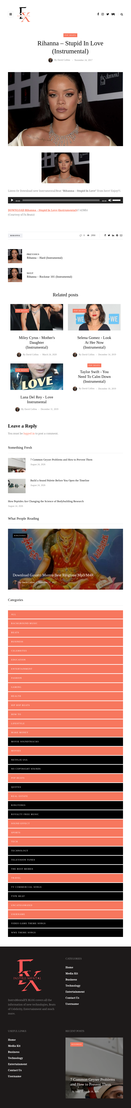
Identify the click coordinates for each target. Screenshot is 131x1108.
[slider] (116, 200)
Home (69, 967)
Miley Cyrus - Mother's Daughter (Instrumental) (37, 342)
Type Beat (18, 896)
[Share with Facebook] (105, 235)
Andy (77, 1091)
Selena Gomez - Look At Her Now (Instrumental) (94, 342)
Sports (15, 832)
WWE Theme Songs (23, 932)
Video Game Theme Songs (28, 923)
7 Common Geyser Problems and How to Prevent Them (61, 459)
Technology (19, 850)
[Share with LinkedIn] (113, 235)
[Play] (12, 200)
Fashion (16, 678)
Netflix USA (19, 760)
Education (18, 660)
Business (17, 641)
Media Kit (72, 973)
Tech (14, 841)
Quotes (16, 787)
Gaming (16, 687)
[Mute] (110, 200)
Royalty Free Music (25, 814)
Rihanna (15, 235)
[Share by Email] (121, 235)
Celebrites (19, 651)
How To (16, 714)
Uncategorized (21, 905)
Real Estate (19, 796)
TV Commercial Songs (26, 887)
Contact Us (72, 998)
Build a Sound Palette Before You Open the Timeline (59, 480)
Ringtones (20, 535)
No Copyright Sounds (26, 769)
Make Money (19, 732)
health (16, 696)
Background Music (24, 623)
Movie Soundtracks (25, 741)
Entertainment (21, 669)
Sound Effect (20, 823)
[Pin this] (117, 235)
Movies (16, 751)
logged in (29, 433)
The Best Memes (22, 869)
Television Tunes (23, 860)
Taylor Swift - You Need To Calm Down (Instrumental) (94, 376)
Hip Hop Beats (20, 705)
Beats (15, 632)
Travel (16, 878)
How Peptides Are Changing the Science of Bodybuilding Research (46, 501)
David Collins (64, 60)
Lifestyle (18, 723)
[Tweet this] (109, 235)
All (13, 614)
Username (18, 914)
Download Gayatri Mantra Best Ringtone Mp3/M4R (53, 575)
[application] (65, 200)
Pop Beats (70, 35)
